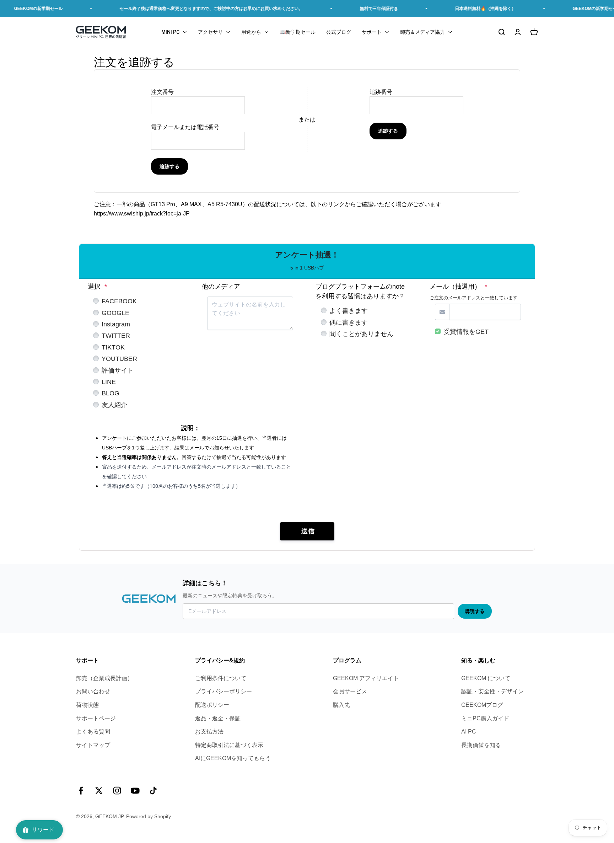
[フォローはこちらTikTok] (153, 790)
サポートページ (96, 718)
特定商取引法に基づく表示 (229, 745)
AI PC (468, 732)
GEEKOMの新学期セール (579, 8)
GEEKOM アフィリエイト (366, 678)
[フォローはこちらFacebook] (81, 790)
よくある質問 (93, 732)
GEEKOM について (485, 678)
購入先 (341, 705)
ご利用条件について (220, 678)
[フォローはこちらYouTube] (135, 790)
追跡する (169, 166)
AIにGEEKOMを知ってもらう (233, 758)
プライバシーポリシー (223, 691)
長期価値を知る (481, 745)
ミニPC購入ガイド (485, 718)
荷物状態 (87, 705)
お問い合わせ (93, 691)
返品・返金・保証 (218, 718)
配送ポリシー (212, 705)
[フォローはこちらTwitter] (99, 790)
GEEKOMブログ (482, 705)
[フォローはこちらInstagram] (117, 790)
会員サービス (350, 691)
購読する (475, 611)
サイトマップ (93, 745)
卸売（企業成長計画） (104, 678)
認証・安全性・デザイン (492, 691)
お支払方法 (209, 732)
